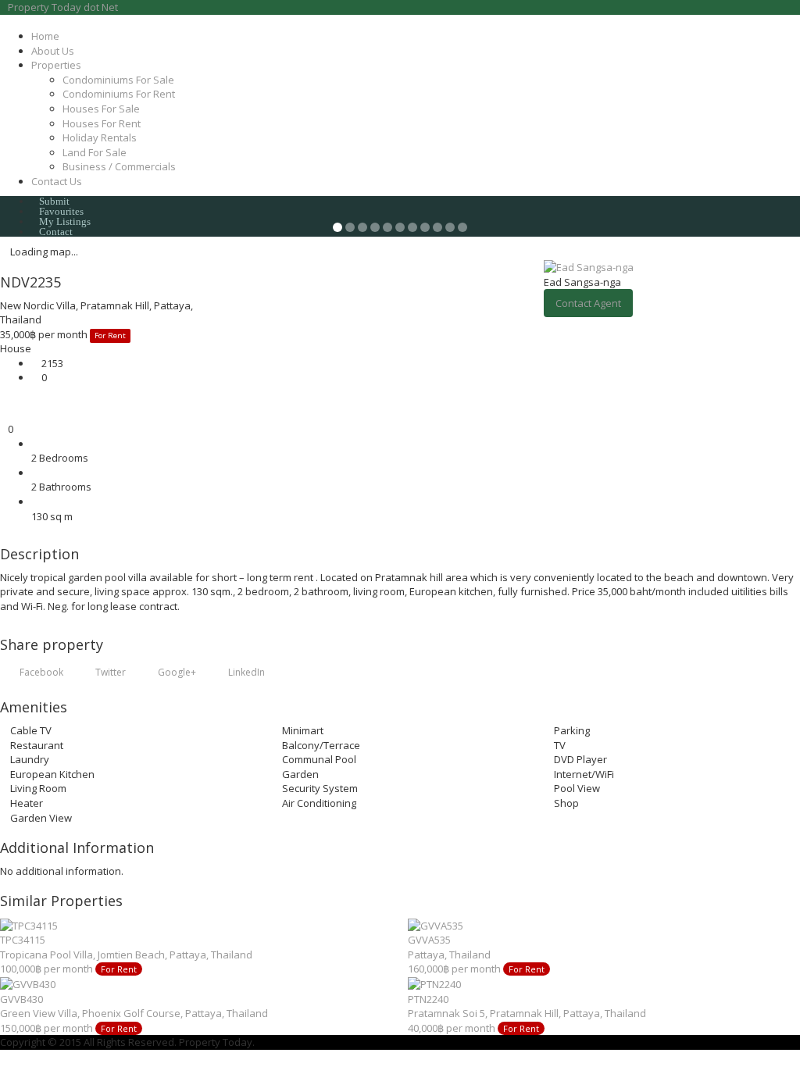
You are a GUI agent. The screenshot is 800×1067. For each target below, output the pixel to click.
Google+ (175, 672)
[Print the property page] (4, 415)
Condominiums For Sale (118, 80)
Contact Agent (588, 303)
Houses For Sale (101, 109)
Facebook (40, 672)
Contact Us (56, 181)
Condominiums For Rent (118, 94)
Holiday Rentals (99, 137)
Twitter (109, 672)
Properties (56, 65)
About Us (52, 51)
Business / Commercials (119, 166)
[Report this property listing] (4, 400)
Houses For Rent (101, 123)
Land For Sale (94, 152)
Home (45, 36)
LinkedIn (245, 672)
